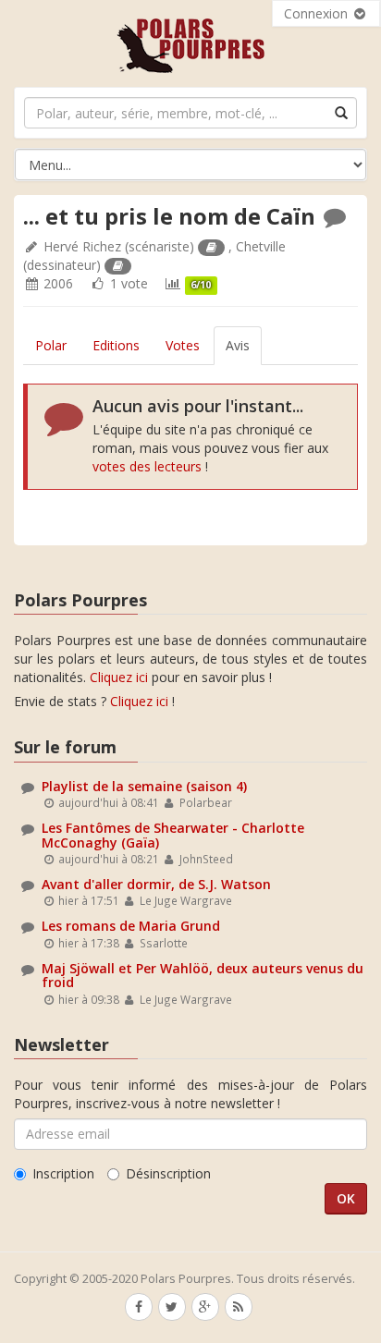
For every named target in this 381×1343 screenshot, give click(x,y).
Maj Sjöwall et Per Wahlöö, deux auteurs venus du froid (202, 975)
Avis (238, 345)
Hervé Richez (82, 246)
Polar (51, 345)
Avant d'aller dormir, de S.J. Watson (156, 884)
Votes (183, 345)
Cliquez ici (119, 677)
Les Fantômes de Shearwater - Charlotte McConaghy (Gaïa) (173, 834)
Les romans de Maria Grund (131, 925)
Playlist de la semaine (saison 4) (144, 786)
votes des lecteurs (147, 466)
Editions (116, 345)
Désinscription (168, 1173)
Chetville (261, 246)
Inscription (63, 1173)
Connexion (317, 13)
